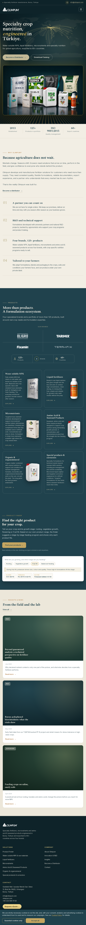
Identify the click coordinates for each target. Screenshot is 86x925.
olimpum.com (7, 898)
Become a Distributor (16, 57)
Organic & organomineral (12, 871)
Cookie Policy (57, 915)
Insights (47, 859)
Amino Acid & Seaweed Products (15, 867)
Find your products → (14, 545)
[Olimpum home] (11, 9)
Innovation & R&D (51, 856)
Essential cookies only (13, 921)
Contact (47, 867)
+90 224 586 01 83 (10, 901)
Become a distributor (13, 191)
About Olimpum (50, 852)
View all (7, 609)
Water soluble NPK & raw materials (15, 856)
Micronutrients (8, 863)
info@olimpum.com (76, 2)
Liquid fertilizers (8, 859)
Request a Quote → (12, 906)
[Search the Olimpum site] (67, 2)
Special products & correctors (14, 875)
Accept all (35, 921)
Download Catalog (41, 57)
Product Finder (8, 852)
